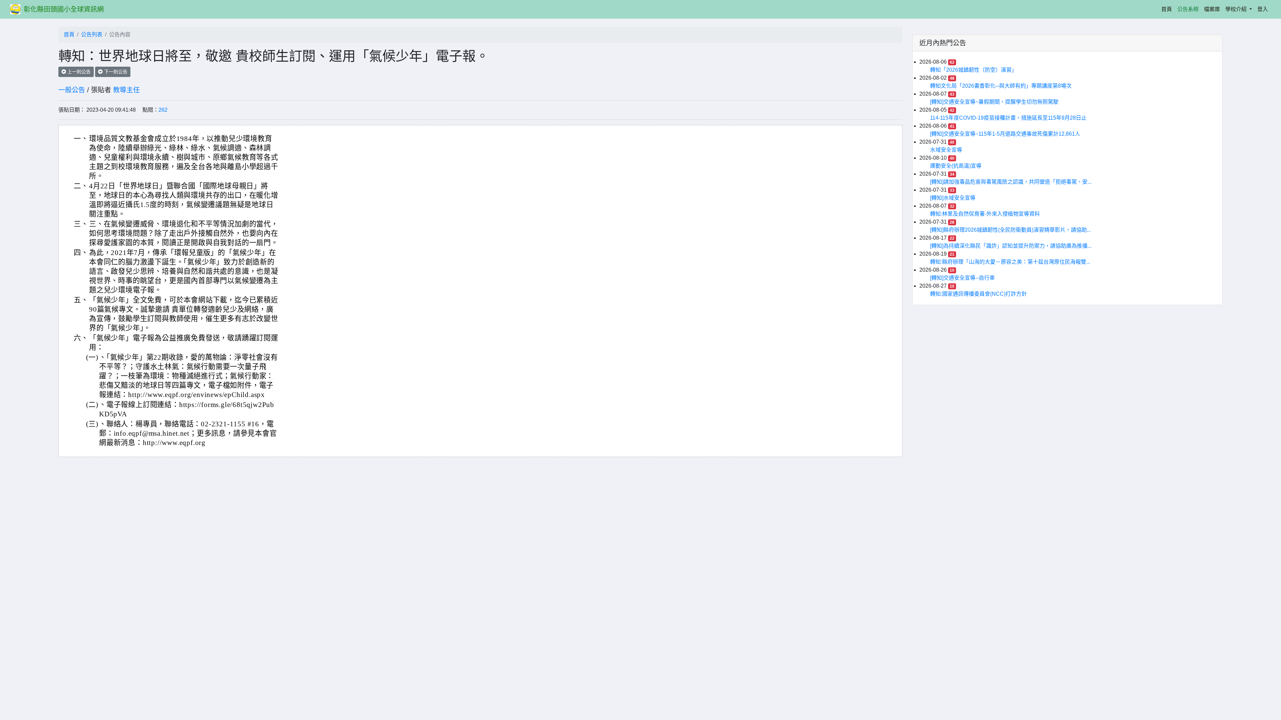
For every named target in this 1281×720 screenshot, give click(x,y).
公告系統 (1188, 9)
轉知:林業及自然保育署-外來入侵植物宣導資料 (985, 214)
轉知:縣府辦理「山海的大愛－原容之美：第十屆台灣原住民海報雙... (1010, 262)
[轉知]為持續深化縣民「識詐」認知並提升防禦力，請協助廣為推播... (1011, 246)
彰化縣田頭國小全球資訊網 (64, 9)
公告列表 (91, 34)
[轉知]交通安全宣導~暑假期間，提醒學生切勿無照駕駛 (994, 102)
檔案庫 (1212, 9)
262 (162, 110)
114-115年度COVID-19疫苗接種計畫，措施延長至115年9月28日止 (1008, 118)
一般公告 (71, 90)
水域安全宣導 (946, 150)
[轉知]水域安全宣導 (952, 198)
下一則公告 (115, 71)
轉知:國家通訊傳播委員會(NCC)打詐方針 (978, 294)
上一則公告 (78, 71)
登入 (1262, 9)
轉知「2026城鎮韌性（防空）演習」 (973, 70)
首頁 (1168, 9)
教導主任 (126, 90)
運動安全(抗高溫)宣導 (955, 166)
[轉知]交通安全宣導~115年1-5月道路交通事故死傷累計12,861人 (1005, 134)
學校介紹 (1236, 9)
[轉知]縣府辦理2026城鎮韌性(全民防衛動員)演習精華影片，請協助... (1010, 230)
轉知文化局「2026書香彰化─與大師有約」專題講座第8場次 (1001, 86)
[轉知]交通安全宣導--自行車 (962, 278)
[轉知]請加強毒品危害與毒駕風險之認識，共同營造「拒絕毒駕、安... (1011, 182)
